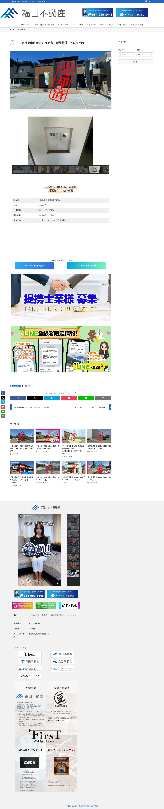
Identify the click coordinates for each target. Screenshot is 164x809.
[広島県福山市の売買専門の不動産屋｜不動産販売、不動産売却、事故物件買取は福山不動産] (33, 13)
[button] (16, 141)
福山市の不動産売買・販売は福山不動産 (85, 806)
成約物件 (27, 386)
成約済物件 (16, 386)
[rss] (149, 1)
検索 (135, 62)
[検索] (152, 1)
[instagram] (146, 1)
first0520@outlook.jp (39, 633)
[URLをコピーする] (103, 398)
